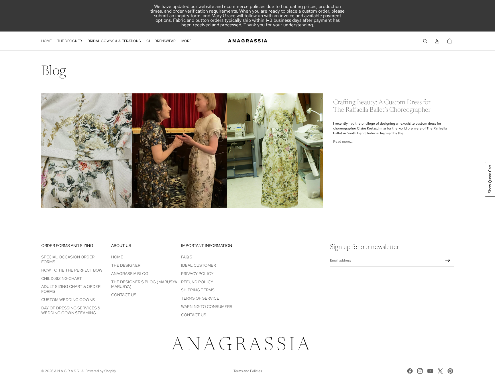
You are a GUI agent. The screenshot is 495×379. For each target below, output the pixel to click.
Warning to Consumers (206, 306)
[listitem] (186, 41)
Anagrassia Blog (129, 273)
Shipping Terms (198, 290)
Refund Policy (197, 281)
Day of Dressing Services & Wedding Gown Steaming (70, 310)
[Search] (425, 41)
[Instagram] (420, 371)
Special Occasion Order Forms (68, 259)
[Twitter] (440, 371)
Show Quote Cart (490, 179)
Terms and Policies (247, 371)
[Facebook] (409, 371)
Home (117, 257)
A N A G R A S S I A (69, 371)
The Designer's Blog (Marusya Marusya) (144, 284)
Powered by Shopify (100, 371)
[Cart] (449, 41)
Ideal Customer (198, 265)
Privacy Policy (197, 273)
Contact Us (123, 294)
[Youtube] (430, 371)
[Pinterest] (450, 371)
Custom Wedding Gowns (68, 299)
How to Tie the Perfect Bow (72, 270)
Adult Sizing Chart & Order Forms (71, 289)
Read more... (343, 141)
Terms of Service (200, 298)
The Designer (125, 265)
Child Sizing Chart (61, 278)
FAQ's (186, 257)
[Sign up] (448, 261)
